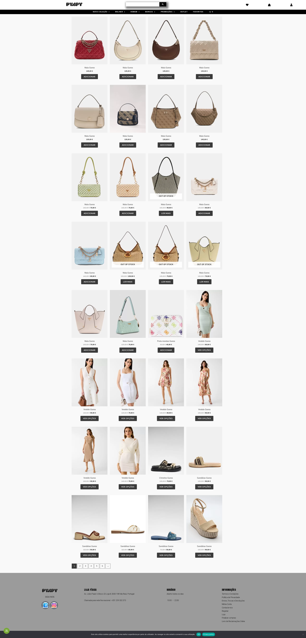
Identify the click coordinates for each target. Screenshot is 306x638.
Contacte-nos (227, 608)
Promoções (167, 12)
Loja (223, 614)
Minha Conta (227, 604)
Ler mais (166, 213)
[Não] (303, 634)
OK (199, 634)
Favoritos (198, 12)
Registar (225, 611)
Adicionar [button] (89, 76)
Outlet (184, 12)
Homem (134, 12)
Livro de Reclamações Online (233, 621)
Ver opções (204, 350)
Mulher (119, 12)
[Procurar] (162, 4)
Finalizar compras (229, 618)
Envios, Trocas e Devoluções (233, 601)
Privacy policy (208, 634)
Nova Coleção (100, 12)
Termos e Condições (230, 594)
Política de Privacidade (231, 597)
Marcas (149, 12)
